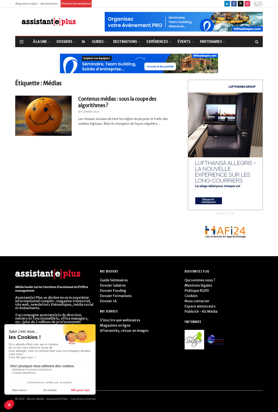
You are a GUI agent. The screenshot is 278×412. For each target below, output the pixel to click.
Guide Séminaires (114, 280)
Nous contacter (197, 301)
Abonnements (49, 3)
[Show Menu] (21, 41)
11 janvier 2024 (89, 111)
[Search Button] (256, 41)
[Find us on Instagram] (247, 3)
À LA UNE (40, 42)
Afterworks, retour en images (124, 330)
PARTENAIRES (211, 42)
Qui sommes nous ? (200, 280)
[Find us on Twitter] (240, 3)
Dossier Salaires (113, 285)
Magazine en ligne (26, 3)
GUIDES (98, 42)
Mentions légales (198, 285)
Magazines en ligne (115, 325)
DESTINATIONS (125, 42)
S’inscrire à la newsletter (76, 3)
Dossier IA (108, 301)
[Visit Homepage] (45, 22)
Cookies (191, 296)
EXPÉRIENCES (157, 42)
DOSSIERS (64, 42)
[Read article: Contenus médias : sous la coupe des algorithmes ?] (43, 116)
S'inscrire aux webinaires (120, 320)
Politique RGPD (197, 290)
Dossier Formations (116, 296)
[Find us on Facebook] (234, 3)
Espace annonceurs (200, 306)
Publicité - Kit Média (201, 311)
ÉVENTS (184, 42)
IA (83, 42)
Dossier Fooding (113, 290)
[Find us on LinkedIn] (227, 3)
